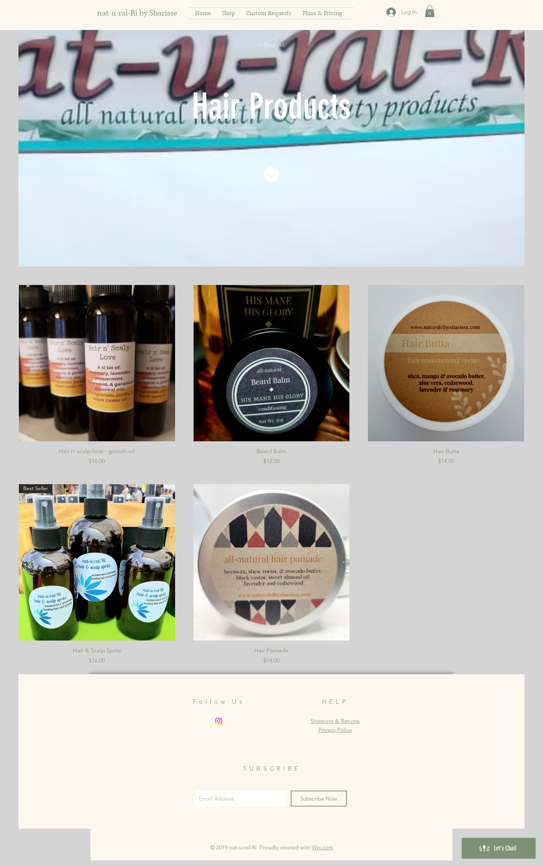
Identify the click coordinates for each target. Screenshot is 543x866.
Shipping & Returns (335, 720)
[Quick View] (97, 363)
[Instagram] (218, 721)
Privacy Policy (335, 729)
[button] (430, 11)
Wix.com (322, 847)
